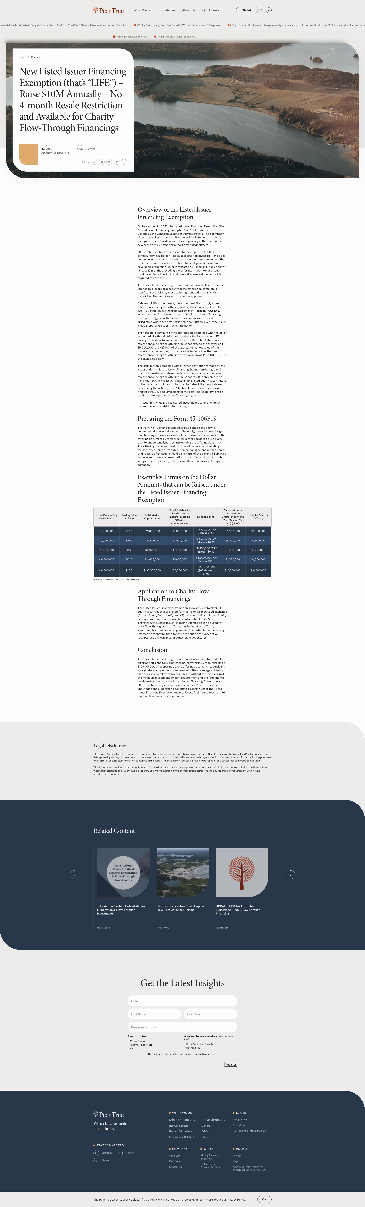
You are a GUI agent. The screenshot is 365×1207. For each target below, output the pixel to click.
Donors (206, 1125)
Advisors (207, 1131)
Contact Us (175, 1166)
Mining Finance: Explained (209, 1157)
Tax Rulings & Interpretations (249, 1130)
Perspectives (240, 1119)
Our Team (175, 1161)
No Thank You (193, 1047)
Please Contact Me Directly (199, 1044)
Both (132, 1048)
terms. (213, 1053)
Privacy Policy (236, 1199)
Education (239, 1125)
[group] (127, 25)
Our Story (175, 1155)
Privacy (237, 1155)
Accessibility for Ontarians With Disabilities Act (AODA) (249, 1168)
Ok (264, 1199)
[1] (214, 516)
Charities (207, 1136)
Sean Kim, (55, 151)
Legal (236, 1161)
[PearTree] (108, 10)
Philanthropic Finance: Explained (211, 1165)
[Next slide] (291, 874)
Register (231, 1064)
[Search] (269, 10)
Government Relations (182, 1136)
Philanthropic (211, 1119)
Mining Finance (137, 1041)
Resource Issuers (178, 1125)
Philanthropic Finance (141, 1044)
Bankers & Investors (180, 1131)
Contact (247, 10)
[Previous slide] (74, 874)
